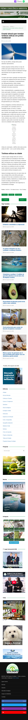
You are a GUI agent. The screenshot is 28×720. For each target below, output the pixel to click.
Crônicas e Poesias (7, 398)
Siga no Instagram (14, 542)
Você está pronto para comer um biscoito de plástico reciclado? (13, 328)
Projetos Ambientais (7, 435)
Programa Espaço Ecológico (9, 441)
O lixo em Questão (7, 432)
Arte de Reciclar (6, 395)
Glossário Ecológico (6, 690)
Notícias (5, 429)
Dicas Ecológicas (7, 407)
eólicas (5, 194)
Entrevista (5, 413)
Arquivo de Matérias (6, 693)
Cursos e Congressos (8, 401)
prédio (12, 194)
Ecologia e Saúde (7, 410)
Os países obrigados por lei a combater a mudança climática (12, 249)
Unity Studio (16, 678)
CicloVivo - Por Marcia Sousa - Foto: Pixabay (15, 189)
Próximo (22, 199)
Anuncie (3, 687)
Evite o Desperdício (7, 419)
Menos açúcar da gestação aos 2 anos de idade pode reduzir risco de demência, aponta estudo (13, 354)
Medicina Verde (6, 426)
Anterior (6, 199)
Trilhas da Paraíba (7, 438)
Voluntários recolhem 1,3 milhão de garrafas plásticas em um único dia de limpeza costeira (13, 275)
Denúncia (5, 404)
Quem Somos (5, 681)
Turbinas (19, 194)
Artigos (4, 392)
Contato (3, 696)
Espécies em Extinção (8, 416)
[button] (9, 525)
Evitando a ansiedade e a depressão (13, 224)
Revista (3, 684)
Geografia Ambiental (7, 423)
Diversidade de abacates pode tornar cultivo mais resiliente (14, 302)
